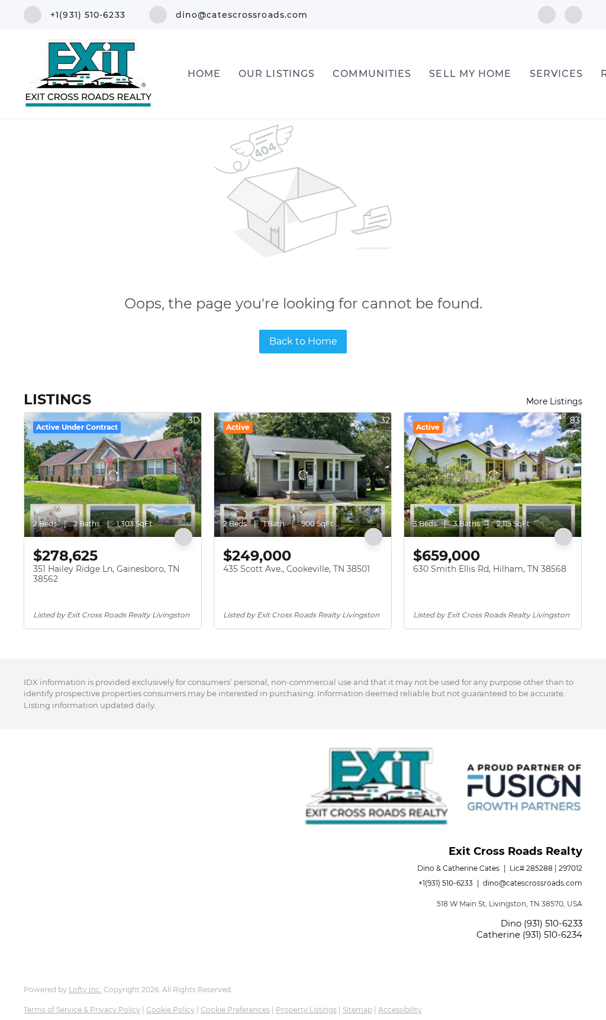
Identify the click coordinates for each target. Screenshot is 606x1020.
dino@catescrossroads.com (532, 883)
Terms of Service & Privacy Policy (82, 1009)
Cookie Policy (170, 1009)
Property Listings (306, 1009)
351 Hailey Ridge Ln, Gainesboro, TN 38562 (106, 574)
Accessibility (400, 1009)
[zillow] (573, 14)
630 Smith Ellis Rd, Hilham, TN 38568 (489, 569)
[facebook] (547, 14)
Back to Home (303, 341)
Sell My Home (470, 73)
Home (204, 73)
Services (557, 73)
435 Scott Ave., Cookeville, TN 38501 (296, 569)
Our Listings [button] (276, 73)
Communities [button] (372, 73)
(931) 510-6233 (553, 923)
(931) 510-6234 (552, 934)
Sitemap (357, 1009)
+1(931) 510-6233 (445, 883)
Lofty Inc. (85, 989)
